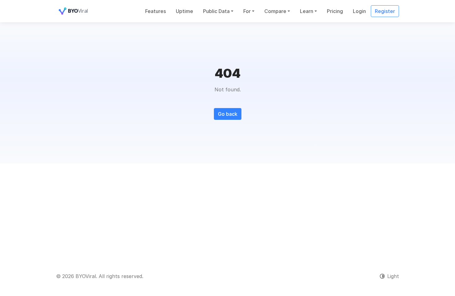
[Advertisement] (227, 210)
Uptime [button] (184, 11)
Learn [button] (306, 11)
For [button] (247, 11)
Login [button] (359, 11)
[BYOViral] (81, 11)
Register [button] (385, 11)
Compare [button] (275, 11)
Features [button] (155, 11)
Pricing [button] (335, 11)
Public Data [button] (216, 11)
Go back (227, 114)
